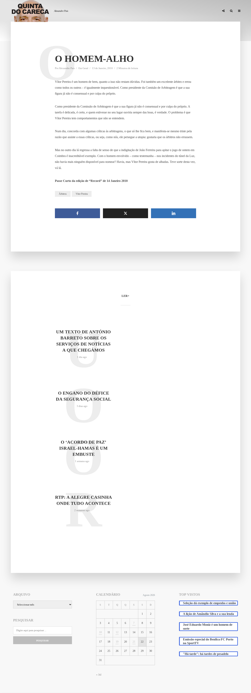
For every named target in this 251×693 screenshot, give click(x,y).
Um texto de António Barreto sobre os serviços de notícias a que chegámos (83, 341)
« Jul (98, 674)
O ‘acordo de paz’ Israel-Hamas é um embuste (83, 448)
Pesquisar (42, 640)
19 (117, 641)
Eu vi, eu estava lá (206, 11)
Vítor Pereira (82, 193)
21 (134, 641)
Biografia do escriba (146, 11)
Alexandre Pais (67, 68)
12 (117, 632)
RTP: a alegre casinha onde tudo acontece (83, 500)
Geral (85, 68)
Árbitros (63, 193)
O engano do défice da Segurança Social (83, 396)
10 (100, 632)
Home (123, 11)
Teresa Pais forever (177, 11)
